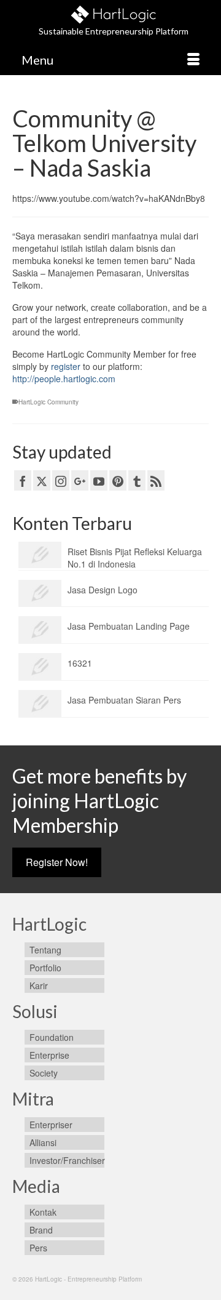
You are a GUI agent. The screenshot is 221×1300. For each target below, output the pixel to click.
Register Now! (57, 862)
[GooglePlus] (79, 480)
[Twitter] (41, 480)
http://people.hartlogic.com (63, 378)
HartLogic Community (48, 402)
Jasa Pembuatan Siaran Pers (124, 700)
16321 (80, 663)
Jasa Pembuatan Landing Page (129, 626)
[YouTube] (98, 480)
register (65, 366)
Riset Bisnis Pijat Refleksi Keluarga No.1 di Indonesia (135, 557)
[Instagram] (60, 480)
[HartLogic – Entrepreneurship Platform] (113, 12)
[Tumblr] (136, 480)
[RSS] (156, 480)
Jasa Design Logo (103, 590)
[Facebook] (22, 480)
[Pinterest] (117, 480)
